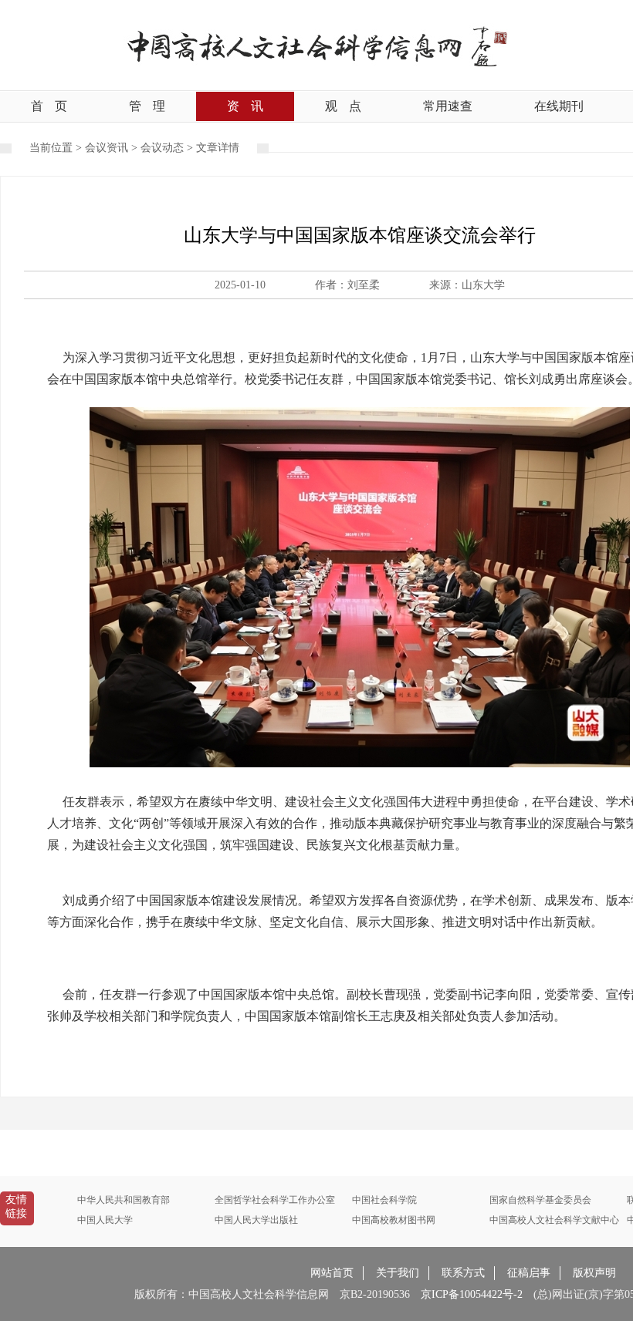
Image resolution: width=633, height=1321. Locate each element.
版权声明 (594, 1273)
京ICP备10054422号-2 (472, 1294)
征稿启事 (528, 1273)
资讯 (245, 106)
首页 (49, 106)
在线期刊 (559, 106)
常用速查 (447, 106)
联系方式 (463, 1273)
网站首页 (332, 1273)
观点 (343, 106)
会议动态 (162, 147)
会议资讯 (106, 147)
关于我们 (397, 1273)
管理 (147, 106)
